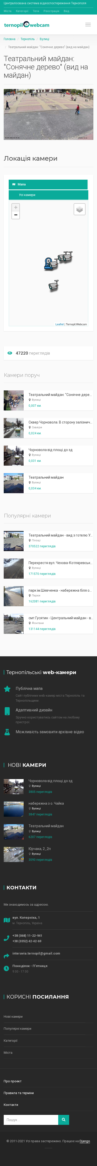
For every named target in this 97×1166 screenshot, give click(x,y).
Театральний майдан (46, 477)
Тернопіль (28, 39)
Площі (36, 540)
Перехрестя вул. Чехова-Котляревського (62, 563)
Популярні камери (17, 1028)
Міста (7, 11)
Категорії (22, 11)
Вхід (66, 11)
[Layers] (79, 209)
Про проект (13, 1081)
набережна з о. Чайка (46, 803)
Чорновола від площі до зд (51, 450)
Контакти (11, 1105)
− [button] (15, 215)
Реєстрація (51, 11)
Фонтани (38, 623)
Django (85, 1141)
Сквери (37, 427)
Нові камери (13, 1016)
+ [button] (15, 207)
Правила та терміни (19, 1093)
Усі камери (27, 195)
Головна (9, 39)
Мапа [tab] (22, 184)
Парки (36, 595)
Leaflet (59, 324)
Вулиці (44, 39)
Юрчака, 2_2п (40, 849)
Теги (36, 11)
